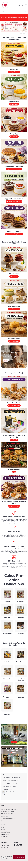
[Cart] (22, 5)
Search (2, 827)
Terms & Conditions (5, 832)
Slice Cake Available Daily (7, 813)
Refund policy (4, 836)
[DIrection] (14, 734)
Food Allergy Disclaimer (6, 831)
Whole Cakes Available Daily (7, 811)
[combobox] (14, 11)
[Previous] (21, 32)
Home (2, 808)
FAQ (2, 820)
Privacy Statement (5, 838)
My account (4, 821)
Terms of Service (5, 834)
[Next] (24, 32)
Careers (3, 829)
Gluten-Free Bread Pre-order (8, 818)
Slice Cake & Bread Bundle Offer (8, 809)
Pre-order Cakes (5, 816)
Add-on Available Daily (6, 815)
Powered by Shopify (6, 858)
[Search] (25, 11)
